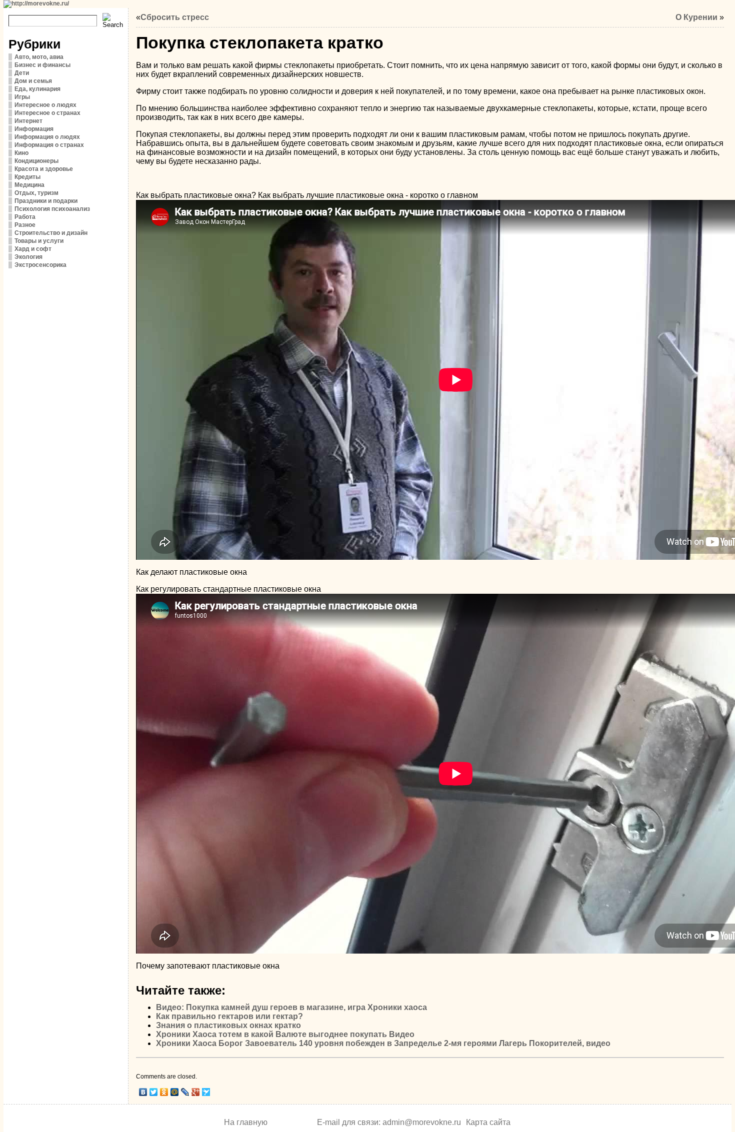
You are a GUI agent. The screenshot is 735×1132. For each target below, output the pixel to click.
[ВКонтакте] (143, 1092)
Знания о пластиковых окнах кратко (228, 1025)
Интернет (28, 120)
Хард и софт (33, 248)
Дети (21, 72)
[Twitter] (153, 1092)
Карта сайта (488, 1122)
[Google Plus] (195, 1092)
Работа (25, 216)
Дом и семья (33, 80)
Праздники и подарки (46, 200)
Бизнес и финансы (42, 64)
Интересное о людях (45, 104)
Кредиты (27, 176)
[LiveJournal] (185, 1092)
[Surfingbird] (206, 1092)
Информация (34, 128)
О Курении (697, 17)
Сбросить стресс (174, 17)
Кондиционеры (36, 160)
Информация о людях (47, 136)
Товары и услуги (39, 240)
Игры (22, 96)
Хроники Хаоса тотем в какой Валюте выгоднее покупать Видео (285, 1034)
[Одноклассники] (164, 1092)
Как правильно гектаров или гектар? (229, 1016)
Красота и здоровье (43, 168)
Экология (28, 256)
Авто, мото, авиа (39, 56)
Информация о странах (49, 144)
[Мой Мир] (175, 1092)
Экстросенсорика (40, 264)
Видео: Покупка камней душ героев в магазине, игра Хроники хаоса (291, 1007)
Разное (25, 224)
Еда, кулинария (37, 88)
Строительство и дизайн (51, 232)
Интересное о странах (47, 112)
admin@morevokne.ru (421, 1122)
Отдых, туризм (36, 192)
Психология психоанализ (52, 208)
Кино (21, 152)
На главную (246, 1122)
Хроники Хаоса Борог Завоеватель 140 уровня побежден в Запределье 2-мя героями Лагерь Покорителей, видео (383, 1043)
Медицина (29, 184)
